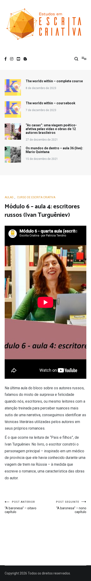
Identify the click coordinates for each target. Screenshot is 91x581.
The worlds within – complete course (54, 81)
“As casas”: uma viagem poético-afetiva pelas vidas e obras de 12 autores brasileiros (51, 129)
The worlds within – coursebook (50, 103)
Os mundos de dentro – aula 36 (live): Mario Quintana (54, 150)
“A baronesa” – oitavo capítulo (20, 507)
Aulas (9, 197)
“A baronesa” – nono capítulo (71, 507)
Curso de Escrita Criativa (36, 197)
